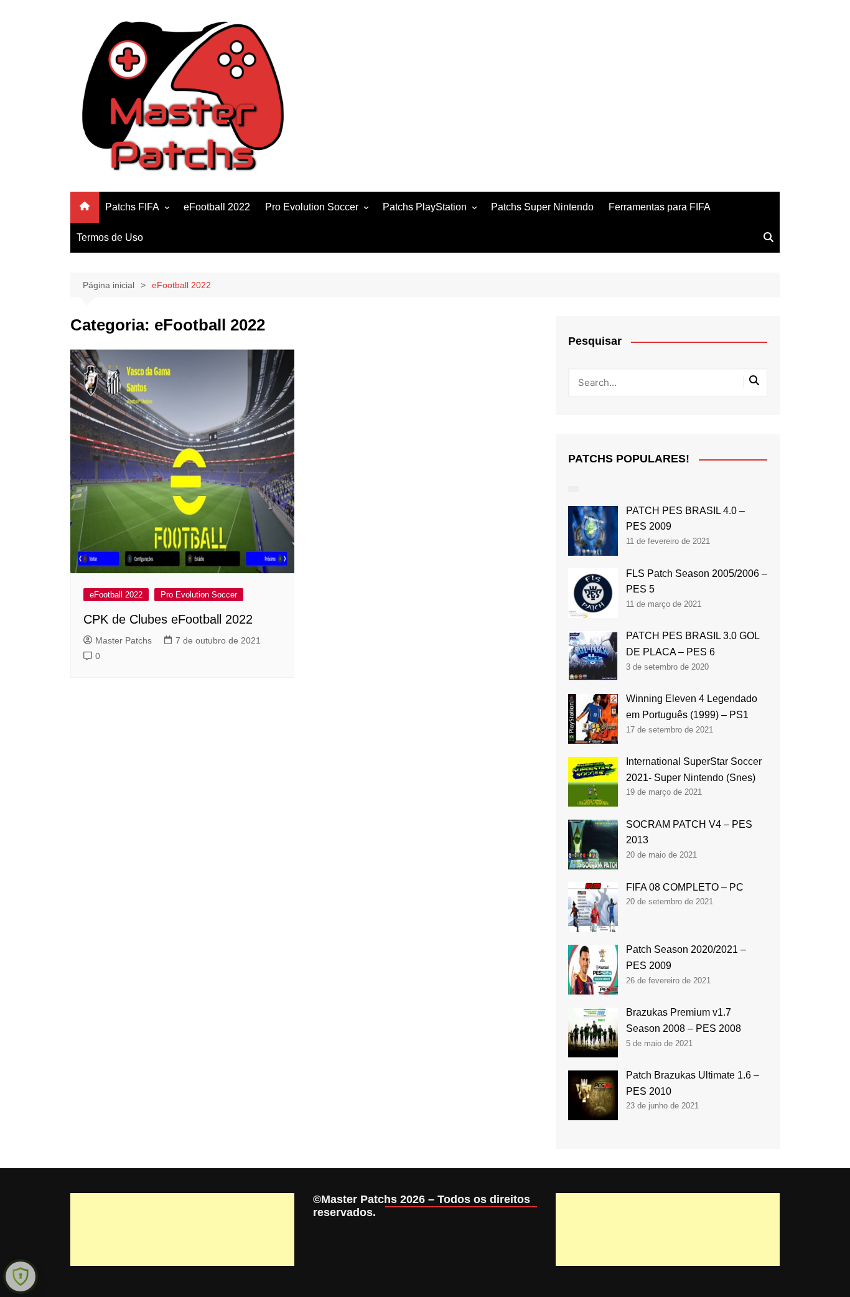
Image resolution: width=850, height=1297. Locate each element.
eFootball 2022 (217, 207)
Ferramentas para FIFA (660, 207)
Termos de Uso (110, 237)
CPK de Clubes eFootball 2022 (168, 619)
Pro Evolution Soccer (311, 207)
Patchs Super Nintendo (542, 207)
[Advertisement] (182, 1229)
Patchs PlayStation (425, 207)
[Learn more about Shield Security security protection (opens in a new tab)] (20, 1276)
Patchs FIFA (132, 207)
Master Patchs (123, 640)
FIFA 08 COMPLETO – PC (685, 887)
